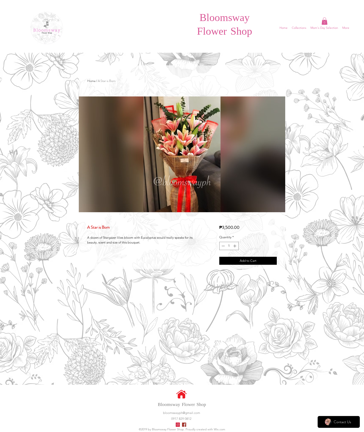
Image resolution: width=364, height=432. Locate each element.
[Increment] (235, 246)
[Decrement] (223, 246)
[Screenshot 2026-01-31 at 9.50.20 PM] (178, 425)
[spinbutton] (228, 246)
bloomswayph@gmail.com (181, 413)
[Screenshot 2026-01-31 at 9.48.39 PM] (184, 425)
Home (91, 80)
